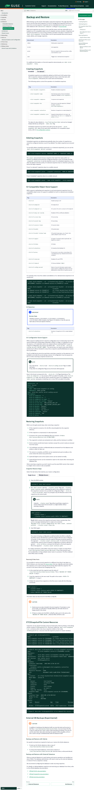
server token (49, 564)
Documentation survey (85, 15)
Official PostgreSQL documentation (39, 774)
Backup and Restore (8, 28)
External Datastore (7, 26)
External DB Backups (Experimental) (83, 44)
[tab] (30, 71)
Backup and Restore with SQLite (85, 47)
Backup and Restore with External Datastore (85, 50)
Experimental (62, 26)
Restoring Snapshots (83, 35)
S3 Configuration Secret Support (85, 32)
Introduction (5, 13)
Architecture (5, 31)
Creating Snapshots (83, 21)
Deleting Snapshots (83, 24)
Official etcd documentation (37, 777)
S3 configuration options (43, 130)
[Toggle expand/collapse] (1, 15)
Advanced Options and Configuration (11, 39)
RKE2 (28, 10)
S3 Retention (83, 29)
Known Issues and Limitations (9, 48)
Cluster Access (5, 33)
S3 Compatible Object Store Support (85, 27)
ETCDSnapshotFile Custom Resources (84, 40)
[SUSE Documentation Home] (25, 10)
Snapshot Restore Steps (85, 37)
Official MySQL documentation (37, 771)
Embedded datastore (8, 24)
